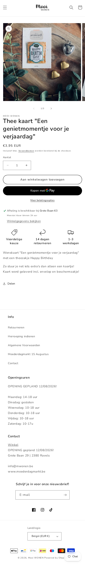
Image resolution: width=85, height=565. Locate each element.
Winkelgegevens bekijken (24, 221)
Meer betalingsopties (42, 200)
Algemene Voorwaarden (24, 345)
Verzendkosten (26, 150)
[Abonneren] (65, 495)
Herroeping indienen (21, 336)
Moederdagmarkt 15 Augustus (28, 354)
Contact (13, 363)
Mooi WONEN (36, 557)
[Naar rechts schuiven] (51, 108)
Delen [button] (11, 283)
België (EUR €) (41, 536)
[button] (5, 7)
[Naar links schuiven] (33, 108)
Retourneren (16, 327)
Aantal (7, 157)
